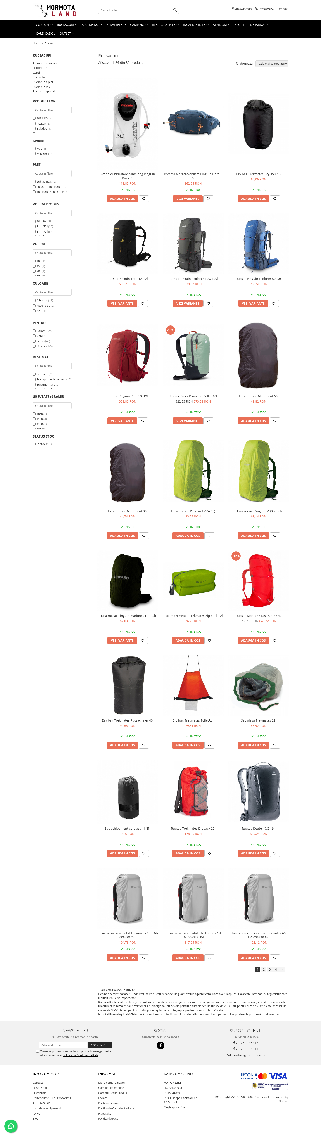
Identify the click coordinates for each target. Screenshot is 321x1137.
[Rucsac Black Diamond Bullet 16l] (193, 355)
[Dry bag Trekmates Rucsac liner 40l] (127, 685)
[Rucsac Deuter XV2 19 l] (258, 791)
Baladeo (42, 128)
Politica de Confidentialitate (80, 1055)
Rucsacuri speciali (44, 91)
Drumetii (42, 374)
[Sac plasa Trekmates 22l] (258, 685)
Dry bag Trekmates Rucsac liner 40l (128, 720)
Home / (38, 43)
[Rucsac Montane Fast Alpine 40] (258, 580)
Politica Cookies (108, 1103)
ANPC (36, 1113)
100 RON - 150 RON (49, 192)
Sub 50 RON (44, 181)
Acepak (41, 123)
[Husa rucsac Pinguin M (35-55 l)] (258, 471)
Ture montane (46, 384)
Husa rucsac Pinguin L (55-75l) (193, 511)
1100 (40, 419)
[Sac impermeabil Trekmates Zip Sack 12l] (193, 581)
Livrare (102, 1098)
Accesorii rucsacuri (45, 63)
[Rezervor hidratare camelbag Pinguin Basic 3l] (127, 124)
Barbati (41, 331)
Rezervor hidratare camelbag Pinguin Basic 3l (127, 176)
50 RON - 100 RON (48, 187)
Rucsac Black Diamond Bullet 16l (193, 396)
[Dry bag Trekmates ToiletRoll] (193, 685)
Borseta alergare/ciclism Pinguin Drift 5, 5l (193, 176)
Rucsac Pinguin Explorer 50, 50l (259, 279)
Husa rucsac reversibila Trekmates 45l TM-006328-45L (193, 935)
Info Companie (46, 1073)
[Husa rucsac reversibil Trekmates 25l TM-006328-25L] (127, 898)
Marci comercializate (111, 1083)
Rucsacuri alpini (43, 82)
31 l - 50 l (42, 226)
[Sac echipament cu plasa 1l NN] (127, 792)
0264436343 (248, 1042)
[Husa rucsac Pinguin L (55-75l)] (193, 471)
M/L (39, 149)
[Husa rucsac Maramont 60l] (258, 355)
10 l (39, 261)
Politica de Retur (108, 1118)
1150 (40, 424)
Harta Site (104, 1113)
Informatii (108, 1073)
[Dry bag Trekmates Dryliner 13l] (258, 123)
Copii (40, 336)
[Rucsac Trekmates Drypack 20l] (193, 791)
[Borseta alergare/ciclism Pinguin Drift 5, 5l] (193, 123)
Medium (42, 154)
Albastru (42, 300)
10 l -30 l (42, 221)
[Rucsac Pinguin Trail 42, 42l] (127, 243)
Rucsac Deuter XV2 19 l (258, 828)
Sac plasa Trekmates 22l (258, 720)
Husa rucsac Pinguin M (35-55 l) (259, 511)
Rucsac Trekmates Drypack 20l (193, 828)
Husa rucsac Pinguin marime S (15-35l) (128, 616)
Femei (41, 341)
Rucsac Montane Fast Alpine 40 (258, 616)
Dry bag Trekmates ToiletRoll (193, 720)
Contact (38, 1083)
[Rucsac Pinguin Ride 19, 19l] (127, 355)
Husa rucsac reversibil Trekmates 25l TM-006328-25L (127, 935)
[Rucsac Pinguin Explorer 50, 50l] (258, 243)
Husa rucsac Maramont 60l (258, 396)
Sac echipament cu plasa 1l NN (127, 828)
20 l (39, 271)
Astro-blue (43, 306)
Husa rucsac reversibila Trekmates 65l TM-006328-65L (258, 935)
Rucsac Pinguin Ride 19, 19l (128, 396)
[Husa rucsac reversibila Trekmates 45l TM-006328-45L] (193, 898)
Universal (43, 346)
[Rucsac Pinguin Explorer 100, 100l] (193, 243)
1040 (40, 414)
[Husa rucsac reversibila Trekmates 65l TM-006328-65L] (258, 898)
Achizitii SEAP (41, 1103)
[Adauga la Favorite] (144, 198)
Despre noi (40, 1088)
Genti (36, 72)
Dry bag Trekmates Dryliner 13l (258, 174)
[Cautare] (175, 10)
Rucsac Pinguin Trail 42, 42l (128, 279)
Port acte (39, 77)
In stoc (41, 444)
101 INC (42, 118)
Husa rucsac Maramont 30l (127, 511)
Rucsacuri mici (42, 87)
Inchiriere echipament (47, 1108)
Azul (39, 311)
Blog (35, 1118)
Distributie (39, 1093)
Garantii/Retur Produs (112, 1093)
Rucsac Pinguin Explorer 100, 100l (193, 279)
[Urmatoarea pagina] (282, 969)
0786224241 (248, 1049)
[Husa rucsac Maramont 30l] (127, 471)
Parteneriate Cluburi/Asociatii (52, 1098)
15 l (39, 266)
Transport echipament (51, 379)
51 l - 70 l (42, 232)
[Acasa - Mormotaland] (54, 10)
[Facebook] (160, 1045)
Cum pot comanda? (111, 1088)
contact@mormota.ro (248, 1055)
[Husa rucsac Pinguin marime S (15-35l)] (127, 580)
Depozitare (40, 68)
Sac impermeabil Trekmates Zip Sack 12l (193, 616)
